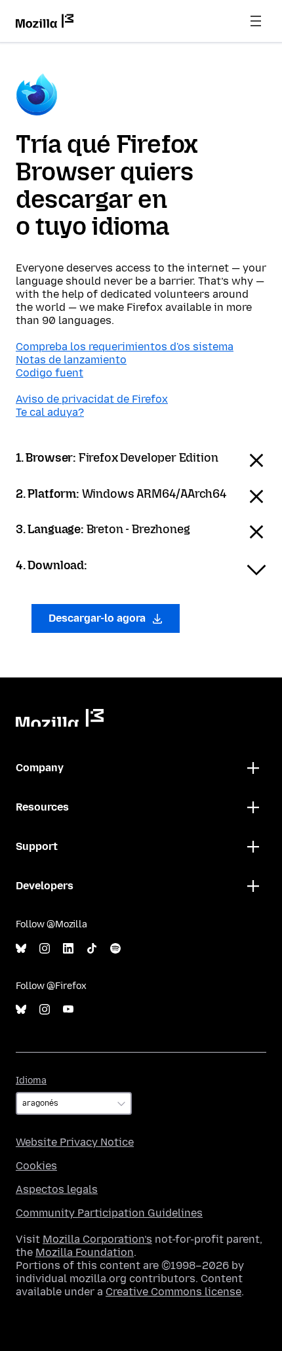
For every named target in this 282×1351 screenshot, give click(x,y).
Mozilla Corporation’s (97, 1239)
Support (37, 846)
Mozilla (60, 718)
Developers (44, 885)
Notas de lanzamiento (71, 359)
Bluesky (21, 948)
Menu (255, 20)
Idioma (31, 1080)
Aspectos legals (57, 1189)
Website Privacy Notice (75, 1142)
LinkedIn (68, 948)
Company (40, 767)
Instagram (44, 948)
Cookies (36, 1165)
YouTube (68, 1009)
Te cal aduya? (50, 412)
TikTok (92, 948)
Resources (42, 807)
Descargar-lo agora (98, 618)
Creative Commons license (173, 1291)
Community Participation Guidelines (109, 1213)
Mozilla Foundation (84, 1252)
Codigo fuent (49, 373)
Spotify (115, 948)
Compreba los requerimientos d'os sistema (124, 346)
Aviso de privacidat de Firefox (92, 399)
